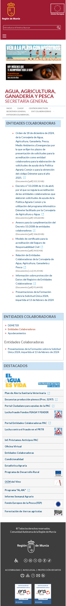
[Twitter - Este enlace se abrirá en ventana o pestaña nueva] (35, 560)
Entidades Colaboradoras (19, 452)
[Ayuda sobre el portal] (33, 575)
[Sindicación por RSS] (43, 575)
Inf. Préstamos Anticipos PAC (21, 440)
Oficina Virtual (13, 446)
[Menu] (4, 36)
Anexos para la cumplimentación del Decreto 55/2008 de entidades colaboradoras (36, 226)
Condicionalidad (14, 459)
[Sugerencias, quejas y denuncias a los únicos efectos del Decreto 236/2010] (38, 575)
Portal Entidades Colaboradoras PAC (26, 423)
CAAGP (20, 108)
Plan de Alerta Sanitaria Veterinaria (25, 393)
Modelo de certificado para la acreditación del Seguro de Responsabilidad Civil (32, 242)
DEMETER (13, 325)
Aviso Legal (29, 570)
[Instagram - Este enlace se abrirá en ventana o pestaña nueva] (40, 560)
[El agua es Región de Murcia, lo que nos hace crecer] (33, 380)
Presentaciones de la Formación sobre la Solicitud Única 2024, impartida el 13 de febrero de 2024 (35, 295)
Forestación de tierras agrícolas (23, 511)
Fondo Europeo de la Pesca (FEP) (23, 502)
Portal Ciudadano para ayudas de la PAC (28, 405)
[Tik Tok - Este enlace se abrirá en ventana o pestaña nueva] (49, 560)
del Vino (13, 481)
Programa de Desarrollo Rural (22, 472)
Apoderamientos (17, 333)
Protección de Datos (49, 570)
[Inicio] (11, 11)
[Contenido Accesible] (18, 560)
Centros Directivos (38, 108)
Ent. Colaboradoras (41, 111)
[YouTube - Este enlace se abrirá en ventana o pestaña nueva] (30, 560)
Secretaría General (16, 111)
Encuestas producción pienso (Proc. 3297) (29, 399)
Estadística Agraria (16, 465)
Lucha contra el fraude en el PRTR (24, 429)
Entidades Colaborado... (18, 115)
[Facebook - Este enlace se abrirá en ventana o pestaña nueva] (44, 560)
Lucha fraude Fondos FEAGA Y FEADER (27, 412)
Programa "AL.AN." (15, 490)
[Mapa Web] (27, 575)
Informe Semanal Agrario (19, 496)
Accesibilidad (12, 570)
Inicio (9, 108)
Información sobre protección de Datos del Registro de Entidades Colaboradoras (34, 279)
